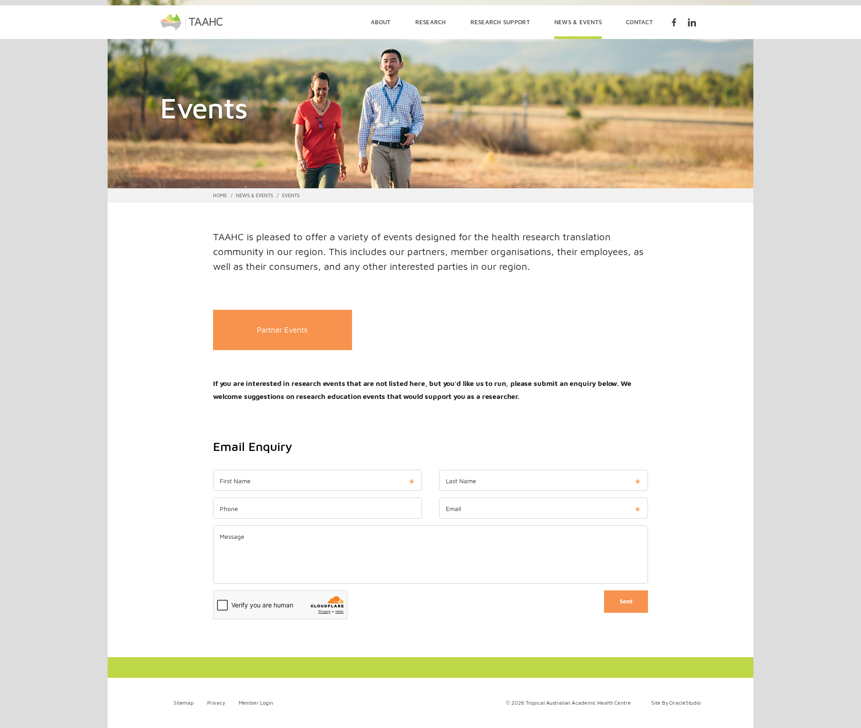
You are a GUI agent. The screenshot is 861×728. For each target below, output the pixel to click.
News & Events (578, 22)
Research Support (500, 22)
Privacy (216, 702)
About (381, 22)
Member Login (256, 702)
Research (430, 22)
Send (626, 601)
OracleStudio (685, 702)
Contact (639, 22)
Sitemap (184, 702)
